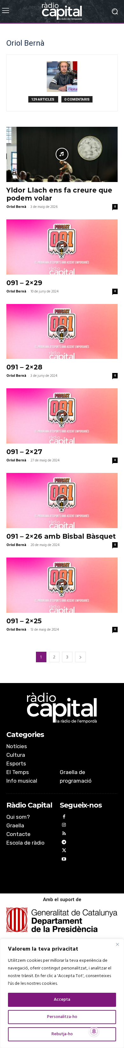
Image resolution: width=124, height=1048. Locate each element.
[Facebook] (64, 817)
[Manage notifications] (94, 1031)
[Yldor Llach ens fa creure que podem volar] (62, 154)
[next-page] (80, 657)
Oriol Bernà (16, 207)
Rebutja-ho (62, 1034)
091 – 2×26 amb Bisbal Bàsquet (61, 536)
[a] (62, 708)
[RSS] (64, 834)
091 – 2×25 (24, 621)
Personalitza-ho (62, 1017)
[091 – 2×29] (62, 247)
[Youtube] (64, 860)
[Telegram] (64, 843)
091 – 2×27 (24, 452)
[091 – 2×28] (62, 331)
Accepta (62, 999)
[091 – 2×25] (62, 585)
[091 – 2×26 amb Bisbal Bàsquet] (62, 500)
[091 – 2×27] (62, 416)
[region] (62, 993)
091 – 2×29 (24, 283)
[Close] (117, 944)
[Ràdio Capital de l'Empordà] (62, 11)
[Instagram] (64, 826)
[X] (64, 851)
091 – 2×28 (24, 367)
